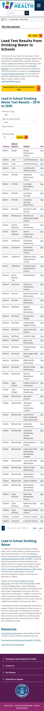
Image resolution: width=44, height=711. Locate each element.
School (26, 146)
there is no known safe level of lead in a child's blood (21, 569)
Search (20, 137)
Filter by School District (11, 119)
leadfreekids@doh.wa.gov (11, 81)
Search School (7, 126)
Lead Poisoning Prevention (11, 633)
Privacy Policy (8, 705)
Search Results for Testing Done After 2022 (18, 88)
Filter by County (8, 111)
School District (14, 145)
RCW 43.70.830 (20, 581)
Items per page (8, 134)
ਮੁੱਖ (6, 19)
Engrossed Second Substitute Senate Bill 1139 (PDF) (21, 640)
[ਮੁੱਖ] (17, 5)
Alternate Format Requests (23, 705)
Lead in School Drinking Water (13, 644)
